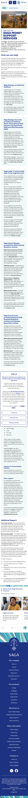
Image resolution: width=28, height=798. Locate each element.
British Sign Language (16, 162)
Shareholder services (14, 676)
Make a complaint (14, 762)
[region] (14, 399)
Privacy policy (14, 735)
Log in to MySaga (14, 765)
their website (9, 217)
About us (14, 664)
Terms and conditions (14, 738)
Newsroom (14, 673)
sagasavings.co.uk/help (10, 146)
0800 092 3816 (15, 294)
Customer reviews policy (14, 747)
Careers (14, 667)
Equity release (14, 693)
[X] (11, 770)
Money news (14, 702)
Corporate (14, 679)
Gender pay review (14, 744)
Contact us (11, 112)
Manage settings (14, 422)
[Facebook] (16, 770)
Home (4, 8)
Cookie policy (14, 732)
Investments (14, 699)
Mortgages (14, 690)
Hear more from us (14, 720)
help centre (9, 104)
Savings (14, 688)
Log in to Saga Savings (14, 711)
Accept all (14, 412)
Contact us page (15, 235)
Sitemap (14, 750)
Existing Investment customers (14, 714)
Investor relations (14, 670)
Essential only (14, 417)
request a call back (15, 275)
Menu (25, 2)
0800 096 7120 (13, 256)
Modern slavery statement (14, 741)
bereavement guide (7, 543)
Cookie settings (14, 729)
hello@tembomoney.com (11, 514)
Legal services (8, 613)
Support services (14, 717)
